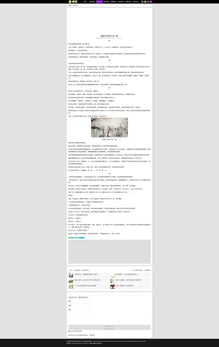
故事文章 (121, 1)
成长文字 (82, 237)
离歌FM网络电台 (93, 343)
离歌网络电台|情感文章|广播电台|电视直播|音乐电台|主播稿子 (74, 1)
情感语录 (128, 1)
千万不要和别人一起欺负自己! (81, 270)
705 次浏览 (111, 38)
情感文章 (99, 1)
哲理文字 (71, 237)
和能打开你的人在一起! (109, 36)
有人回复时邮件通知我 (76, 331)
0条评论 (119, 38)
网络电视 (106, 1)
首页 (85, 1)
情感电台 (92, 1)
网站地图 (69, 343)
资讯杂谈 (135, 1)
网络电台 (114, 1)
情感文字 (76, 237)
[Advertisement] (109, 22)
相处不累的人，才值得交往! (143, 270)
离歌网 (70, 5)
